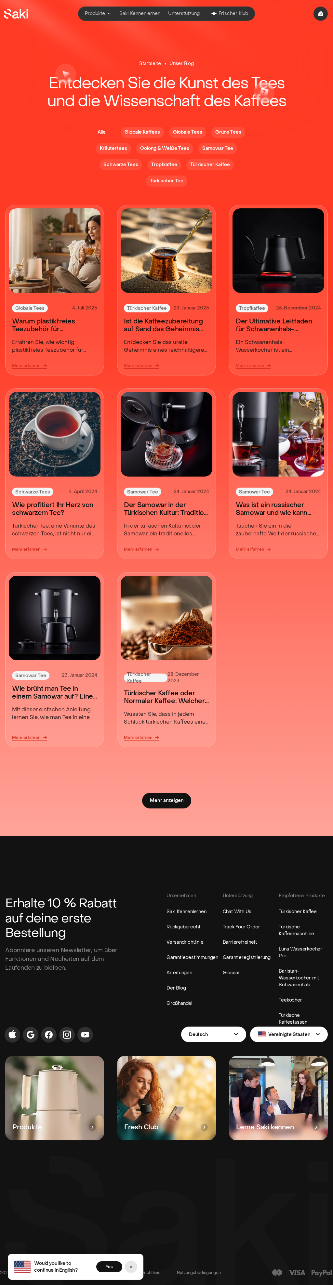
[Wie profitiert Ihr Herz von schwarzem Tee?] (54, 434)
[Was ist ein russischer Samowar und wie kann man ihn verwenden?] (278, 434)
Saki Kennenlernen (186, 912)
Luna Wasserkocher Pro (300, 952)
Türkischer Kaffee (147, 308)
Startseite (150, 63)
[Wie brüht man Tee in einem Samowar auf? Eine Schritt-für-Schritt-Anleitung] (54, 618)
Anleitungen (179, 973)
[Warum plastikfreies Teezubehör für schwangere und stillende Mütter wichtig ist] (54, 250)
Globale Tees (30, 308)
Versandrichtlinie (185, 942)
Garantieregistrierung (247, 957)
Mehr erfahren (26, 365)
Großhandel (179, 1003)
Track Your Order (241, 927)
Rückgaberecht (183, 927)
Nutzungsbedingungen (199, 1272)
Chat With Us (237, 912)
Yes (109, 1266)
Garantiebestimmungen (192, 957)
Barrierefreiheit (240, 942)
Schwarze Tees (32, 492)
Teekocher (290, 1000)
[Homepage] (16, 14)
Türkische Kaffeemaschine (296, 930)
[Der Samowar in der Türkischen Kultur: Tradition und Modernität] (166, 434)
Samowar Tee (142, 492)
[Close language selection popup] (131, 1267)
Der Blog (176, 988)
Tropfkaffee (252, 308)
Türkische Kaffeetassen (293, 1018)
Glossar (231, 973)
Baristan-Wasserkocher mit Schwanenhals (299, 978)
